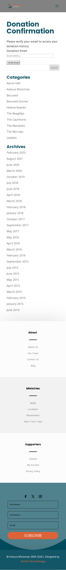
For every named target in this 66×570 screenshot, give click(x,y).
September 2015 (17, 261)
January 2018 (15, 213)
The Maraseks (16, 125)
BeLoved (12, 95)
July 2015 (12, 267)
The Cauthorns (16, 119)
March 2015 (14, 292)
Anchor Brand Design (33, 561)
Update (12, 138)
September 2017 (17, 225)
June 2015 (13, 273)
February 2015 (16, 298)
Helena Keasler (16, 107)
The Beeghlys (15, 113)
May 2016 (13, 237)
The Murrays (15, 131)
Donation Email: (17, 51)
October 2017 (16, 219)
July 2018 (12, 183)
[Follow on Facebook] (26, 496)
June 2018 (13, 189)
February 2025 (16, 152)
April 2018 (13, 195)
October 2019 (16, 177)
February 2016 (16, 255)
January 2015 (15, 304)
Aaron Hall (13, 83)
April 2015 (13, 285)
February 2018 (16, 207)
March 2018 (14, 201)
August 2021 (15, 158)
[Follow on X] (33, 496)
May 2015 (13, 279)
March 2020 (14, 171)
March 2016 (14, 249)
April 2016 (13, 243)
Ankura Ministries (18, 89)
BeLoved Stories (17, 101)
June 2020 (13, 165)
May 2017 (13, 231)
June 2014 (13, 310)
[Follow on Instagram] (40, 496)
